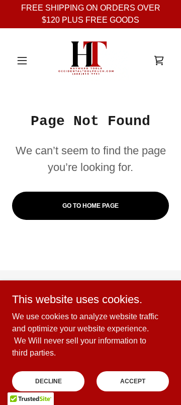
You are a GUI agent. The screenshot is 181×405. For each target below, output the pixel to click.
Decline (48, 380)
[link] (90, 60)
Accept (132, 380)
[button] (24, 60)
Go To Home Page (90, 205)
